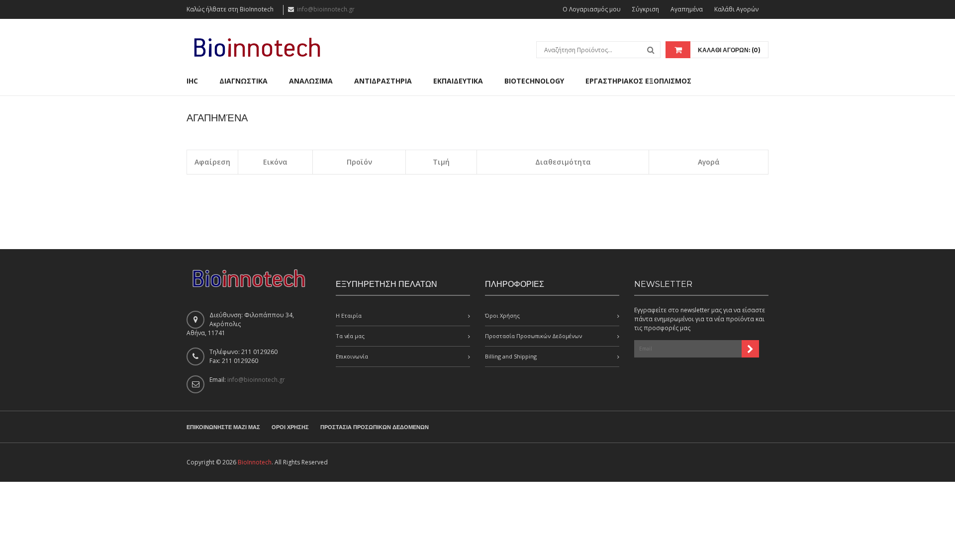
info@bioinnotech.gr (326, 9)
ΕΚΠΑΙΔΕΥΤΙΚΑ (458, 81)
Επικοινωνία (352, 356)
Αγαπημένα (686, 9)
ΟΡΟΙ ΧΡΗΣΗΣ (290, 427)
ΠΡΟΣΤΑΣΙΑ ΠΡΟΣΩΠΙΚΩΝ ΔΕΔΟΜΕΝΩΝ (374, 427)
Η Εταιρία (349, 315)
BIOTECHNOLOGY (534, 81)
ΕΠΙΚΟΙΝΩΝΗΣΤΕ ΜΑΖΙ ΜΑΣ (223, 427)
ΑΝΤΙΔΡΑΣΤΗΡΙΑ (383, 81)
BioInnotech (255, 462)
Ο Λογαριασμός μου (592, 9)
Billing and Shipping (511, 356)
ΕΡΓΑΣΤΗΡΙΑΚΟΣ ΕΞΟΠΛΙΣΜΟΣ (638, 81)
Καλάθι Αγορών (736, 9)
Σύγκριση (645, 9)
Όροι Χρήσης (502, 315)
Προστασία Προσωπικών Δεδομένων (533, 336)
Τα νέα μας (350, 336)
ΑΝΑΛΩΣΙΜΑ (311, 81)
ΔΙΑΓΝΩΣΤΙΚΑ (243, 81)
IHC (192, 81)
